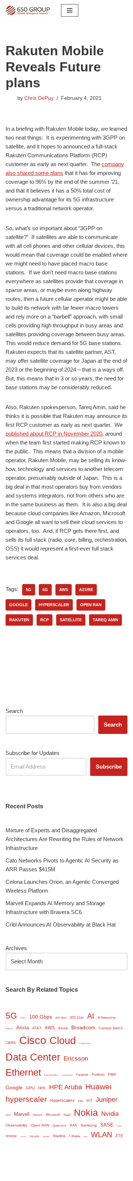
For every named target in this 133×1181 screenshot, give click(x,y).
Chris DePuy (39, 98)
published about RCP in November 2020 (54, 433)
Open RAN (91, 604)
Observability (16, 1125)
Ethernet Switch (51, 1075)
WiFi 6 (85, 1137)
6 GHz (23, 1018)
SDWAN (11, 1136)
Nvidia (110, 1113)
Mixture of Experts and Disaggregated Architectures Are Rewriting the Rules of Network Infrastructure (64, 839)
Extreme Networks (67, 1075)
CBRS (11, 1043)
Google (18, 604)
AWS (63, 589)
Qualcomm (59, 1125)
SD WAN (23, 1137)
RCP (44, 620)
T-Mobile (74, 1136)
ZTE (119, 1135)
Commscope (84, 1043)
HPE (42, 1088)
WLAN (101, 1135)
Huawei (98, 1086)
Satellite (71, 620)
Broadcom (83, 1027)
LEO (8, 1115)
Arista (22, 1027)
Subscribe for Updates (32, 753)
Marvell (22, 1114)
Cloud (63, 1040)
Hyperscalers (62, 1100)
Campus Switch (111, 1028)
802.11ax (77, 1017)
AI (90, 1016)
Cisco (32, 1040)
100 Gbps (40, 1017)
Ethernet (23, 1072)
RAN (73, 1125)
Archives (16, 948)
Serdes (46, 1136)
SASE (106, 1125)
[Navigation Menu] (69, 10)
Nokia (86, 1112)
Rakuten (19, 620)
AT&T (36, 1028)
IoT (89, 1100)
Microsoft (53, 1115)
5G (28, 589)
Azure (86, 589)
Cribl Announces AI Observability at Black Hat (61, 924)
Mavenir (37, 1115)
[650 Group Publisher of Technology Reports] (28, 10)
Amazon (9, 1028)
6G (45, 589)
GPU (30, 1088)
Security (35, 1136)
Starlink (59, 1136)
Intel (80, 1101)
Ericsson (76, 1058)
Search (14, 711)
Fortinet (98, 1074)
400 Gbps (61, 1017)
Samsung (89, 1125)
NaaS (67, 1115)
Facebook (82, 1074)
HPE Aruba (65, 1087)
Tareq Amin (105, 620)
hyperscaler (54, 604)
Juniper (106, 1099)
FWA (112, 1074)
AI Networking (106, 1017)
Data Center (33, 1057)
